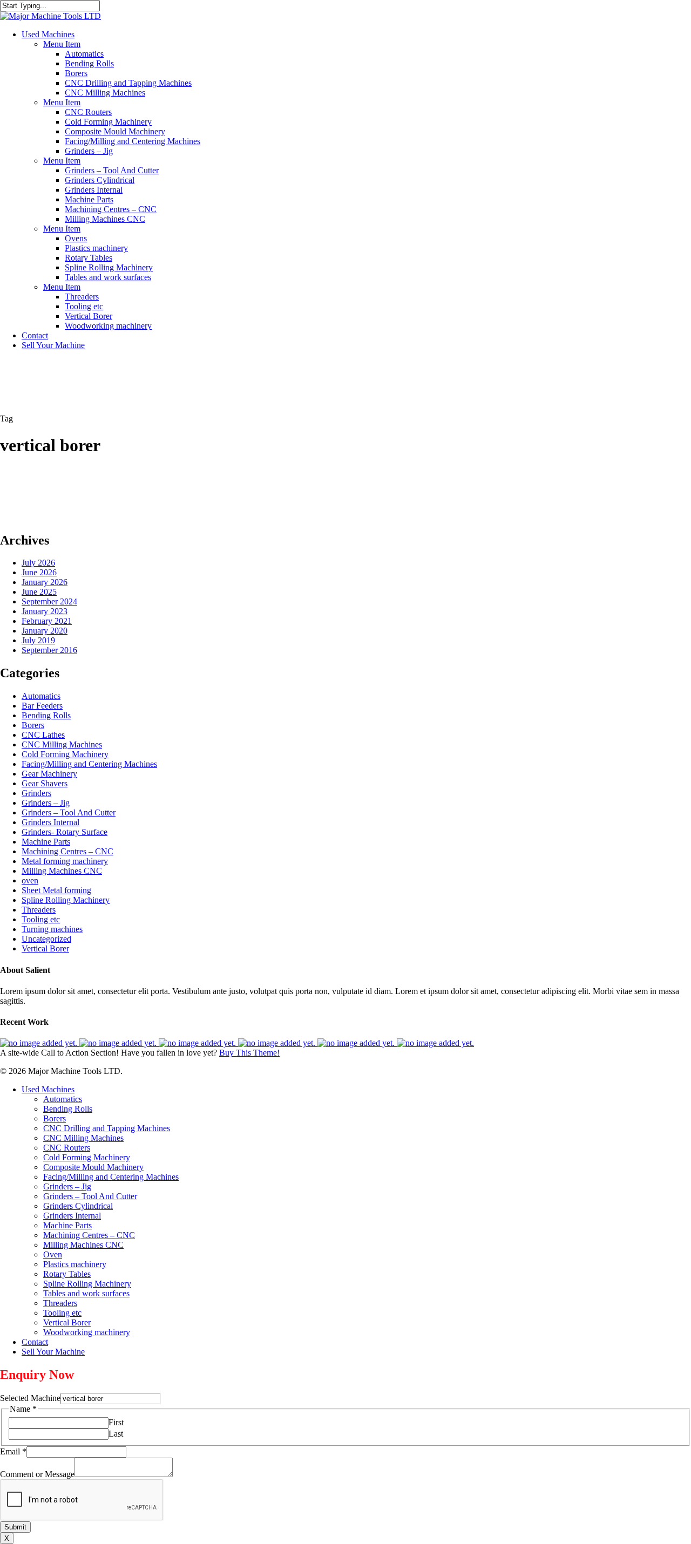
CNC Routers (66, 1147)
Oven (52, 1254)
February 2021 (47, 620)
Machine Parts (46, 841)
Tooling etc (41, 919)
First (116, 1422)
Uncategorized (46, 938)
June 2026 (39, 572)
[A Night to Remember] (198, 1043)
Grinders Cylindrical (78, 1205)
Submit (15, 1527)
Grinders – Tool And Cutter (69, 812)
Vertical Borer (45, 948)
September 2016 (49, 650)
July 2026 (38, 562)
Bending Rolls (46, 715)
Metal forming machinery (65, 861)
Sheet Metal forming (56, 890)
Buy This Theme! (249, 1052)
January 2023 (44, 611)
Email (13, 1451)
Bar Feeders (42, 705)
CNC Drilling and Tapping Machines (106, 1128)
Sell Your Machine (53, 1351)
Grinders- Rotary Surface (64, 831)
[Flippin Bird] (435, 1043)
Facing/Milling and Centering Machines (89, 763)
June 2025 (39, 591)
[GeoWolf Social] (119, 1043)
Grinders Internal (50, 822)
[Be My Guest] (357, 1043)
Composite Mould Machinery (93, 1167)
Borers (33, 725)
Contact (35, 1341)
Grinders (36, 793)
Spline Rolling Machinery (66, 899)
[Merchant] (277, 1043)
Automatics (41, 695)
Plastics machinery (74, 1264)
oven (30, 880)
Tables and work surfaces (86, 1293)
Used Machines (48, 1089)
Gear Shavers (44, 783)
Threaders (39, 909)
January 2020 (44, 630)
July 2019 (38, 640)
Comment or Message (37, 1474)
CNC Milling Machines (62, 744)
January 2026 (44, 582)
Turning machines (52, 929)
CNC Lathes (43, 734)
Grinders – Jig (46, 802)
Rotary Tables (67, 1273)
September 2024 (49, 601)
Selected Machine (30, 1398)
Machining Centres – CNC (67, 851)
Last (116, 1433)
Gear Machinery (49, 773)
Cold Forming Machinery (65, 754)
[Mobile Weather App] (39, 1043)
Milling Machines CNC (62, 870)
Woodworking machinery (86, 1332)
